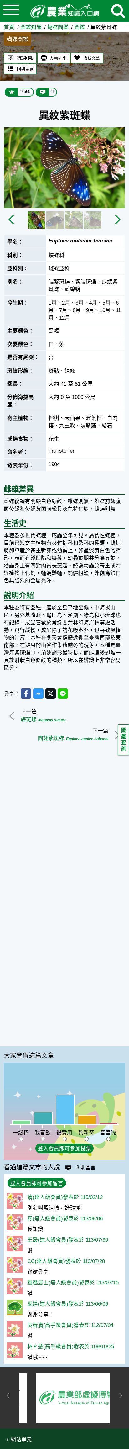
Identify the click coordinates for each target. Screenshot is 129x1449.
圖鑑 (79, 27)
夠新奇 (86, 1133)
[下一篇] (116, 735)
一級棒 (21, 1133)
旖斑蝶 (43, 720)
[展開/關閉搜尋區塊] (118, 11)
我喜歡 (43, 1133)
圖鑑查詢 (123, 739)
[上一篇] (13, 716)
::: (126, 25)
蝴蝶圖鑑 (58, 27)
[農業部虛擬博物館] (65, 1398)
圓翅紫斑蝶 (73, 738)
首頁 (9, 27)
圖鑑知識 (31, 27)
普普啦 (108, 1133)
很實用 (64, 1133)
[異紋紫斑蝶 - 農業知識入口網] (64, 11)
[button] (19, 1439)
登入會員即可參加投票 (64, 1149)
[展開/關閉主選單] (11, 11)
